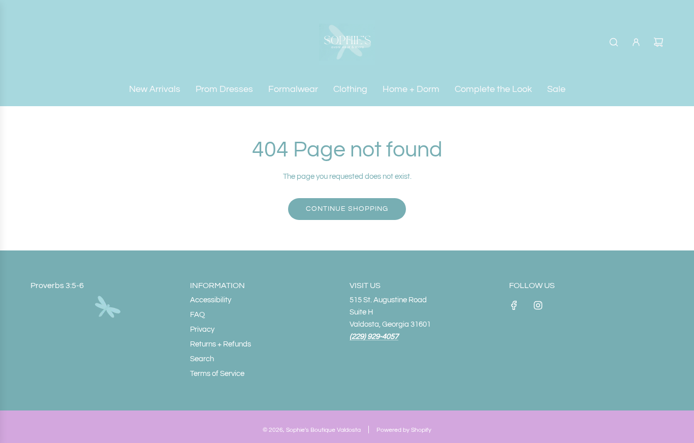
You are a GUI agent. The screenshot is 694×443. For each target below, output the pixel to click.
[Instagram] (538, 305)
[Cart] (658, 42)
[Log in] (636, 42)
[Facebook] (514, 305)
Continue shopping (347, 208)
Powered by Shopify (403, 430)
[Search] (614, 42)
